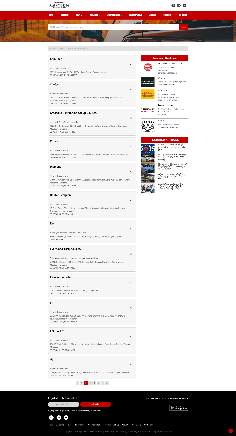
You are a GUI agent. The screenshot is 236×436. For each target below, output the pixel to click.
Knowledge (94, 15)
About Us (152, 15)
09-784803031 (70, 75)
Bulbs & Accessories (58, 258)
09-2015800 (55, 268)
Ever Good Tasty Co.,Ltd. (65, 249)
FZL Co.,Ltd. (57, 331)
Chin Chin (56, 59)
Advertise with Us (135, 15)
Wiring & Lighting (92, 258)
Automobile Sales (114, 15)
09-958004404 (70, 322)
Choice (54, 85)
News (78, 15)
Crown (54, 142)
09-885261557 (56, 322)
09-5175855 (55, 214)
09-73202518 (68, 293)
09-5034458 (55, 375)
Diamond (55, 167)
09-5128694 (67, 375)
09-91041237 (56, 103)
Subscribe (95, 404)
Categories (65, 15)
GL (51, 360)
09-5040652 (55, 350)
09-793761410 (68, 132)
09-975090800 (68, 268)
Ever (52, 224)
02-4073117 (55, 132)
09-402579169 (70, 186)
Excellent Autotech (61, 278)
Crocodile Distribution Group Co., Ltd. (73, 113)
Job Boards (183, 15)
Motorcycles (74, 122)
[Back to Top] (231, 431)
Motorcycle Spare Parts (59, 68)
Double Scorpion (60, 195)
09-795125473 (70, 157)
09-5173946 (55, 293)
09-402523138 (69, 103)
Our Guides (167, 15)
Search (183, 27)
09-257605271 (56, 239)
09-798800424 (56, 157)
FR (51, 303)
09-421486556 (56, 75)
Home (51, 15)
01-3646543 (67, 214)
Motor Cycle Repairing (58, 233)
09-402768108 (56, 186)
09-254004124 (68, 350)
